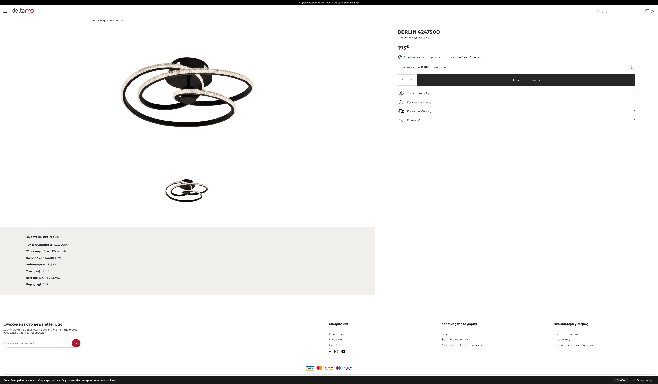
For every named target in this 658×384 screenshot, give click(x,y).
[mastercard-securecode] (329, 368)
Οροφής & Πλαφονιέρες (110, 20)
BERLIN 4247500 (419, 32)
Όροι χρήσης (562, 339)
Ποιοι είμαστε (337, 334)
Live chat (334, 345)
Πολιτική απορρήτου (566, 334)
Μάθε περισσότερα (644, 380)
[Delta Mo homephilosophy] (23, 11)
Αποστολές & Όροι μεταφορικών (461, 345)
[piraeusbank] (348, 368)
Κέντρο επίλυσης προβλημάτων (573, 345)
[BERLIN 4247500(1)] (187, 96)
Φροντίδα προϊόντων (454, 339)
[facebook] (330, 351)
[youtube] (343, 351)
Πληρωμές (447, 334)
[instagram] (336, 351)
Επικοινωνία (336, 339)
